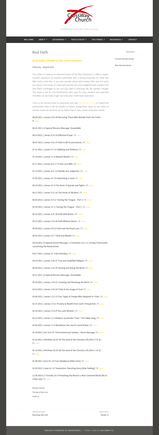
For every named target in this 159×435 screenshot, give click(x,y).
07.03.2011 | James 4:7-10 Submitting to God (53, 178)
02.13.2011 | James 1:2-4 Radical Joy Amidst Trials (55, 318)
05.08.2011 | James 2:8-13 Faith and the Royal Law (55, 228)
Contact (132, 39)
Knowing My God (40, 413)
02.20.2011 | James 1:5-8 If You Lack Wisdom (53, 310)
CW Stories (97, 39)
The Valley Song (88, 318)
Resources (115, 39)
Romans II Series (38, 388)
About (42, 39)
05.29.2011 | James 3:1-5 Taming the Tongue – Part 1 (57, 206)
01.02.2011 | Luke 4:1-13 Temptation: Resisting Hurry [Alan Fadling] (63, 368)
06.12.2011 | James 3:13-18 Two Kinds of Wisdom (55, 192)
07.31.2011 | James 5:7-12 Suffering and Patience (55, 149)
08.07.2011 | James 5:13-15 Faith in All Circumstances (57, 142)
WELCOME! (29, 39)
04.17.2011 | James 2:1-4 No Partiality (49, 253)
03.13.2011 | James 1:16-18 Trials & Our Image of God (57, 289)
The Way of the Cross (40, 392)
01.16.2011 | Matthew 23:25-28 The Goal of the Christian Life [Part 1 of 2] (66, 350)
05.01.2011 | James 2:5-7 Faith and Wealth (51, 235)
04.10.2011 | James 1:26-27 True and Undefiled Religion (58, 260)
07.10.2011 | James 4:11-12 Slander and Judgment (55, 171)
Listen (37, 121)
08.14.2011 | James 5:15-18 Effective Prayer (52, 135)
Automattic (107, 430)
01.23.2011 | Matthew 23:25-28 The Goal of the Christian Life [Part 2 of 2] (66, 339)
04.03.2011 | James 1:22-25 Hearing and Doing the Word (58, 267)
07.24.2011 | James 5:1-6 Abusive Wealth (51, 156)
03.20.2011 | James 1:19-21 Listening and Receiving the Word (60, 282)
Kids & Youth (78, 39)
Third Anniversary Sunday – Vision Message (75, 332)
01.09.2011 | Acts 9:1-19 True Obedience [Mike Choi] (56, 361)
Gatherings (58, 39)
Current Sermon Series (124, 59)
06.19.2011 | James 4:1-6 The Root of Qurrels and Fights (58, 185)
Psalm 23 (35, 396)
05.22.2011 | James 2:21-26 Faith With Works (53, 214)
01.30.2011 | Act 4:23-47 (43, 332)
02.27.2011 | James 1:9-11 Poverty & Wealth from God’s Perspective (64, 303)
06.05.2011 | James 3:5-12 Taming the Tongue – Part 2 (57, 199)
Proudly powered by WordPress (63, 430)
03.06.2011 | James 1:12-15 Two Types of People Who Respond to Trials (65, 296)
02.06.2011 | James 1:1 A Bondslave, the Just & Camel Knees (60, 325)
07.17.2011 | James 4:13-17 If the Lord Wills (52, 163)
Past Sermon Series (123, 65)
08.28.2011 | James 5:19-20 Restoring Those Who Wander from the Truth (66, 117)
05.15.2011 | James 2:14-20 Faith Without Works (54, 221)
